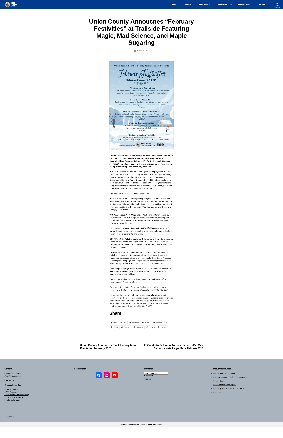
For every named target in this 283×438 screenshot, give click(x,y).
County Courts (219, 381)
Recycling (217, 392)
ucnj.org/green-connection (157, 298)
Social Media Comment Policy (16, 395)
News (173, 4)
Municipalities (223, 4)
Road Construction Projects (224, 385)
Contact (261, 4)
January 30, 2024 (143, 51)
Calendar (187, 4)
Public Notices (244, 4)
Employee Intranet (12, 400)
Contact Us (9, 381)
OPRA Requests (10, 392)
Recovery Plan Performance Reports (228, 388)
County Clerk (227, 377)
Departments (204, 4)
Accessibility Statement (14, 397)
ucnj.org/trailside (127, 258)
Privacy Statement (12, 389)
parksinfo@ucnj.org (123, 306)
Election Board (241, 377)
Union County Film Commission (226, 373)
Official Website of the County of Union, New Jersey (141, 425)
